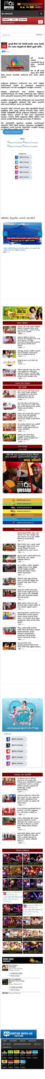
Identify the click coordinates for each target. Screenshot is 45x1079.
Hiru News (23, 19)
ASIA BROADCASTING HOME (22, 1044)
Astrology (32, 1041)
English (6, 19)
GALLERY (22, 1041)
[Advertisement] (22, 198)
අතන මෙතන (22, 323)
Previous (5, 233)
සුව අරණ (23, 387)
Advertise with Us (8, 22)
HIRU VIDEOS (7, 1044)
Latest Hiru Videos (22, 383)
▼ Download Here (15, 973)
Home (4, 1041)
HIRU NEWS (13, 1041)
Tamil (14, 19)
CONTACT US (7, 1047)
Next (40, 233)
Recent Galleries (22, 850)
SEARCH (39, 35)
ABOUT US (37, 1044)
